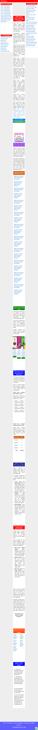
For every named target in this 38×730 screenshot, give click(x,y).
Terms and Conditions (18, 723)
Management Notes (5, 43)
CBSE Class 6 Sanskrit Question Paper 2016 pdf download (19, 286)
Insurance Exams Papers (31, 23)
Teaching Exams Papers (31, 44)
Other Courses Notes (5, 51)
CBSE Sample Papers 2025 (6, 18)
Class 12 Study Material (6, 15)
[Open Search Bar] (34, 1)
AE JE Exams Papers (30, 5)
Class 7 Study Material (5, 7)
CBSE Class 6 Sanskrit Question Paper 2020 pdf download (19, 238)
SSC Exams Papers (30, 40)
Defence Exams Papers (31, 10)
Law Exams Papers (30, 25)
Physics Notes (4, 41)
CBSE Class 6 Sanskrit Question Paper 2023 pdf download (19, 202)
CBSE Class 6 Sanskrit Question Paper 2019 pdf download (19, 250)
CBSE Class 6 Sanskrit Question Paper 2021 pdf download (19, 226)
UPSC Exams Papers (30, 45)
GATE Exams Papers (30, 17)
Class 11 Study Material (6, 13)
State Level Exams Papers (31, 42)
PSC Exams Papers (30, 36)
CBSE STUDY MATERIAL (6, 4)
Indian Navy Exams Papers (31, 22)
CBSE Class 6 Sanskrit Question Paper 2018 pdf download (19, 262)
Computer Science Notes (6, 37)
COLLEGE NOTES (6, 35)
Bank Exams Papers (30, 8)
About (4, 723)
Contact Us (19, 725)
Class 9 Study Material (5, 10)
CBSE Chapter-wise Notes (6, 16)
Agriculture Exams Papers (31, 7)
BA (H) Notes (3, 48)
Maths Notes (3, 40)
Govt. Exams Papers (31, 3)
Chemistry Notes (4, 38)
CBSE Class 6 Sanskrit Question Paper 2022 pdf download (19, 214)
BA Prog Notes (4, 49)
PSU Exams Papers (30, 37)
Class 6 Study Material (5, 5)
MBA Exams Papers (30, 26)
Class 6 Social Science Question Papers (22, 643)
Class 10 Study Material (6, 12)
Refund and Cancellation (29, 723)
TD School (3, 1)
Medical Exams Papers (31, 28)
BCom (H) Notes (4, 46)
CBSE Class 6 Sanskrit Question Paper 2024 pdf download (19, 190)
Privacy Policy (10, 723)
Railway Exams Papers (31, 39)
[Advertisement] (19, 8)
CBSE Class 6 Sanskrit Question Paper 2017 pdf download (19, 274)
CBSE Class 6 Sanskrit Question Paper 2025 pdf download (19, 178)
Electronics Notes (4, 44)
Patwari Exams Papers (30, 30)
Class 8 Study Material (5, 8)
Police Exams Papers (30, 31)
